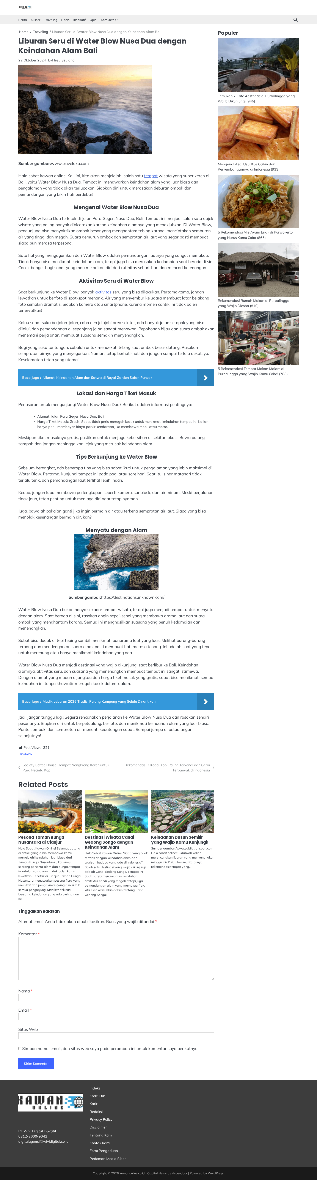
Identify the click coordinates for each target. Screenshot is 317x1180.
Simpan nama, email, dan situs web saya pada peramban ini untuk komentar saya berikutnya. (110, 1048)
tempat (151, 175)
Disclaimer (98, 1127)
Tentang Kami (101, 1135)
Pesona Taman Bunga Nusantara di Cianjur (41, 839)
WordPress (216, 1173)
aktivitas (103, 292)
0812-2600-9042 (32, 1136)
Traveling (50, 20)
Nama (25, 991)
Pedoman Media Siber (108, 1158)
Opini (93, 20)
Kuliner (35, 20)
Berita (22, 20)
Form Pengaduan (104, 1151)
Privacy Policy (101, 1119)
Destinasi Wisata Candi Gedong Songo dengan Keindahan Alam (109, 842)
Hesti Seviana (63, 60)
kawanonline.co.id (132, 1173)
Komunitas (108, 20)
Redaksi (96, 1111)
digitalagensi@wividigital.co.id (43, 1141)
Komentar (29, 933)
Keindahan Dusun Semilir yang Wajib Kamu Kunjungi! (180, 839)
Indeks (95, 1088)
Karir (93, 1104)
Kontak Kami (100, 1143)
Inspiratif (79, 20)
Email (25, 1010)
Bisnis (65, 20)
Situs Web (28, 1029)
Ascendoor (179, 1173)
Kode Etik (97, 1096)
